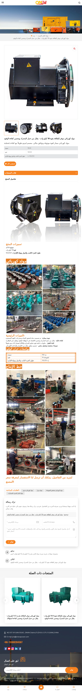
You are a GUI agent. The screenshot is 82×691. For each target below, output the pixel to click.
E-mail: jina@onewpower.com (18, 637)
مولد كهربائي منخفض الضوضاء (54, 490)
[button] (76, 600)
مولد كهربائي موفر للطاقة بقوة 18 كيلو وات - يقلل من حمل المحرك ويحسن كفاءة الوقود (35, 515)
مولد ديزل (39, 490)
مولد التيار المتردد (43, 36)
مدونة (25, 681)
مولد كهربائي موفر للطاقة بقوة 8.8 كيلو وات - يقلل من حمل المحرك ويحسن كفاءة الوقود (59, 617)
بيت (34, 36)
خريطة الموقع (67, 678)
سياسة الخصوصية (15, 681)
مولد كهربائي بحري (28, 490)
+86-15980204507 (13, 642)
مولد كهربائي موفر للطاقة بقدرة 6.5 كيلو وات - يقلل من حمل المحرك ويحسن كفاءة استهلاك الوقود (22, 617)
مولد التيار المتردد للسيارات (15, 493)
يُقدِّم (71, 670)
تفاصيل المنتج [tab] (10, 179)
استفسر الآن (11, 164)
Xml (6, 681)
